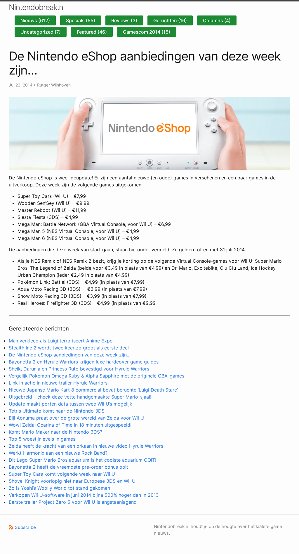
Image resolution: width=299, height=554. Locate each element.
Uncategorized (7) (40, 32)
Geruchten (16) (170, 20)
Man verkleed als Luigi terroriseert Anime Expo (61, 341)
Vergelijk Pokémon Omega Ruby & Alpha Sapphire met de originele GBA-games (96, 376)
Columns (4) (217, 20)
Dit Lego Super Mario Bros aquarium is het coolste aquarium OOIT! (82, 460)
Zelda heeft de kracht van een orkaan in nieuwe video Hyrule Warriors (86, 446)
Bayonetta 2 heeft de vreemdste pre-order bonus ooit (68, 467)
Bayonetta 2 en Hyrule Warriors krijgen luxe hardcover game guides (84, 362)
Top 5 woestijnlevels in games (42, 439)
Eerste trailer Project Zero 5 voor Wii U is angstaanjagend (73, 502)
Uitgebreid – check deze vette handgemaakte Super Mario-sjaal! (80, 397)
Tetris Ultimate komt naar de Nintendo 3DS (57, 411)
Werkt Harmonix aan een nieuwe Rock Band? (58, 453)
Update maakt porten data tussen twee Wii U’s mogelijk (70, 404)
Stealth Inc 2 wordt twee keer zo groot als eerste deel (69, 348)
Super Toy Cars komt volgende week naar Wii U (62, 474)
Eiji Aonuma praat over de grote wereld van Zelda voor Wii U (76, 418)
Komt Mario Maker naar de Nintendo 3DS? (55, 432)
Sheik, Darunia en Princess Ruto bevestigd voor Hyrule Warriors (79, 369)
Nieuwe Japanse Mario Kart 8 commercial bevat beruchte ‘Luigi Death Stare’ (93, 390)
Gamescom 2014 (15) (146, 32)
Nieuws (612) (35, 20)
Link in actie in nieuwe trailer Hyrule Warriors (58, 383)
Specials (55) (80, 20)
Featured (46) (92, 32)
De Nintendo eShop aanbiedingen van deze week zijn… (70, 355)
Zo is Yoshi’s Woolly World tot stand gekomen (59, 488)
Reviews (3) (124, 20)
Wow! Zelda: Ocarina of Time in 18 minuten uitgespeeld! (70, 425)
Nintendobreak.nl (37, 7)
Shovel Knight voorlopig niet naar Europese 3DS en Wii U (72, 481)
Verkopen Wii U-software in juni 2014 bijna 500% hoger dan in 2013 (84, 495)
